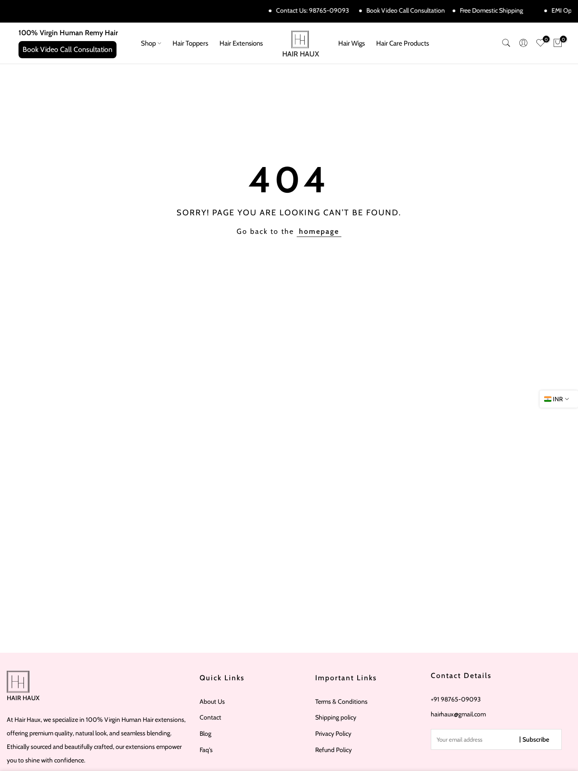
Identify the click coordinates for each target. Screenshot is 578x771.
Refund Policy (333, 750)
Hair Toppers (190, 43)
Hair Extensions (241, 43)
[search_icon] (506, 43)
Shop (148, 43)
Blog (205, 733)
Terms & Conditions (341, 701)
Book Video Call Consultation (402, 10)
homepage (319, 231)
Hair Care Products (402, 43)
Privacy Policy (333, 733)
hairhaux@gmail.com (458, 714)
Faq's (206, 750)
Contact (210, 717)
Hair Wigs (351, 43)
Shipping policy (335, 717)
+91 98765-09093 (456, 699)
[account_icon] (523, 43)
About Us (212, 701)
